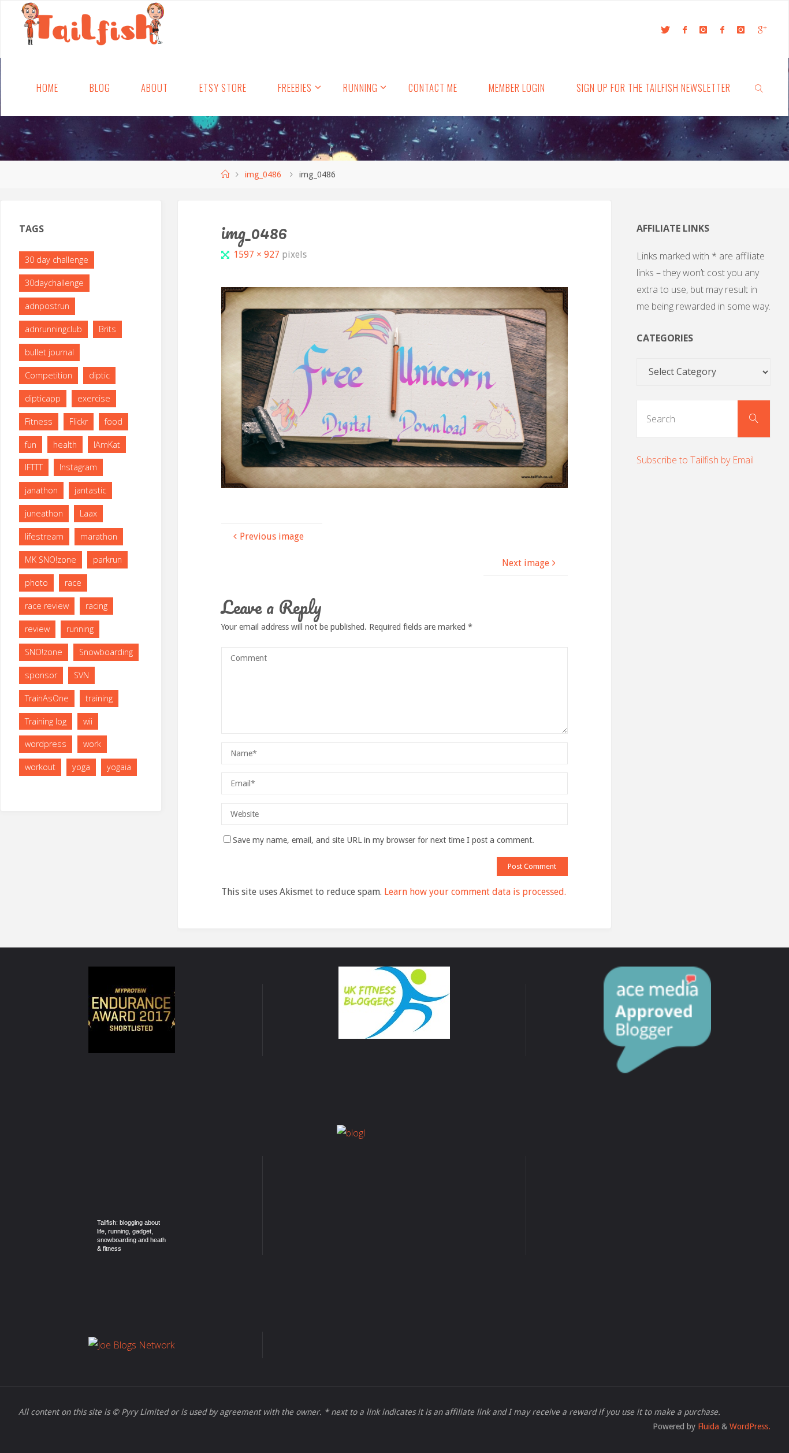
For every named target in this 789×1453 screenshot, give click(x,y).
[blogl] (394, 1182)
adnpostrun (47, 305)
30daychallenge (54, 282)
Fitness (39, 421)
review (37, 628)
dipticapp (43, 398)
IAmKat (107, 444)
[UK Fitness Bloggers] (394, 1003)
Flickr (78, 421)
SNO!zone (43, 651)
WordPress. (750, 1426)
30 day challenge (56, 259)
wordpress (45, 743)
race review (47, 605)
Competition (48, 375)
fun (30, 444)
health (65, 444)
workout (40, 766)
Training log (45, 721)
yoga (81, 766)
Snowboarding (106, 651)
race (73, 582)
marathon (98, 536)
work (92, 743)
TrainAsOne (47, 698)
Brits (107, 329)
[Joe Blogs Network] (131, 1345)
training (99, 698)
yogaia (119, 766)
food (113, 421)
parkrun (107, 559)
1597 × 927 (257, 254)
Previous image (272, 536)
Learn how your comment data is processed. (475, 891)
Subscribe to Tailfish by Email (695, 460)
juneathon (44, 513)
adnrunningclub (53, 329)
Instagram (78, 467)
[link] (759, 87)
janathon (41, 490)
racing (96, 605)
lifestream (44, 536)
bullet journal (49, 352)
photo (36, 582)
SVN (81, 675)
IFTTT (34, 467)
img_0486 (263, 174)
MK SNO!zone (50, 559)
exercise (93, 398)
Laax (88, 513)
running (80, 628)
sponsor (41, 675)
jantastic (90, 490)
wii (87, 721)
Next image (525, 563)
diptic (99, 375)
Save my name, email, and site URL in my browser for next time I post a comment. (383, 840)
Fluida (707, 1426)
